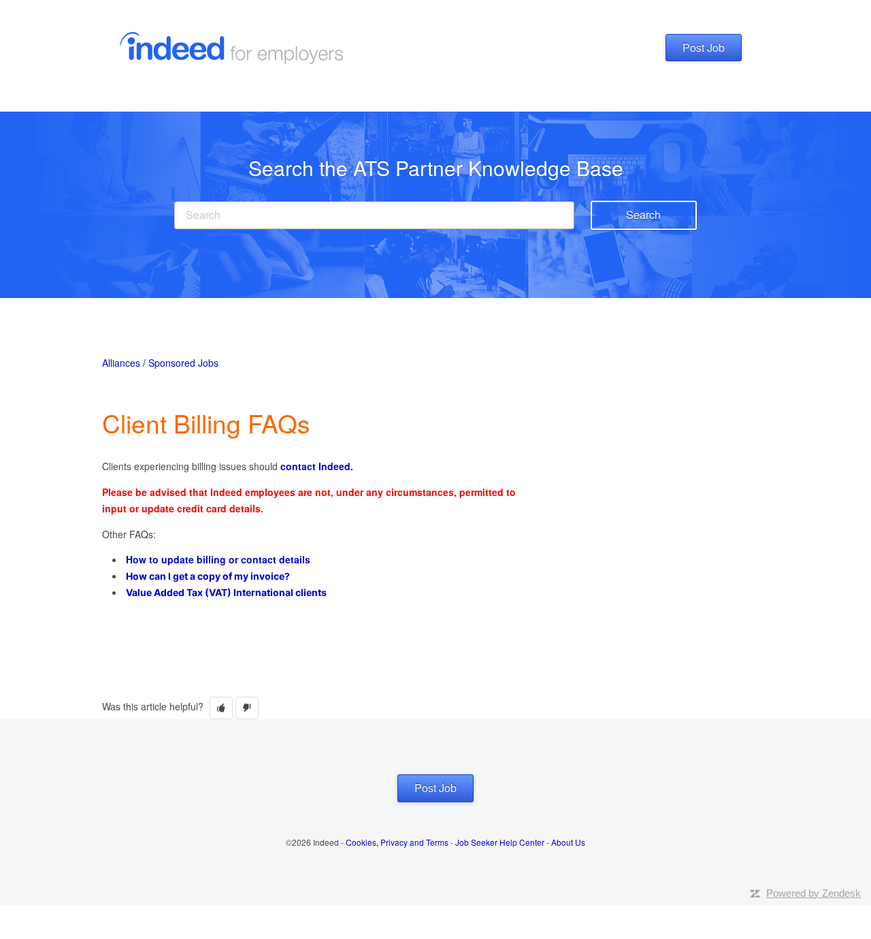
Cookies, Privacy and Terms (397, 842)
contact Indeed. (316, 466)
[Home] (236, 46)
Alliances (121, 362)
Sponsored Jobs (183, 362)
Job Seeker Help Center (499, 842)
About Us (568, 842)
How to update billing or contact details (218, 559)
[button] (221, 708)
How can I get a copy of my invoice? (208, 576)
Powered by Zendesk (813, 893)
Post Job (704, 47)
